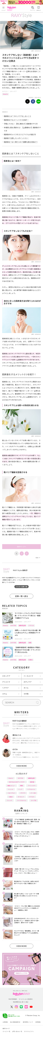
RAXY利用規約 (13, 999)
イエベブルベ (11, 793)
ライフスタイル (21, 800)
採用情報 (37, 1022)
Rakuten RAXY (12, 8)
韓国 (21, 785)
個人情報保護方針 (15, 1022)
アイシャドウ (31, 785)
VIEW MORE (21, 765)
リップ (20, 789)
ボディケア (28, 682)
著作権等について (28, 1022)
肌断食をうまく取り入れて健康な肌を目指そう (21, 142)
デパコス (31, 797)
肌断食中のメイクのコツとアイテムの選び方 (20, 134)
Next (38, 558)
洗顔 (29, 642)
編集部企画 (22, 625)
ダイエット (21, 797)
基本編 (32, 782)
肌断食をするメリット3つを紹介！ (16, 120)
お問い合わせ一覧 (17, 1031)
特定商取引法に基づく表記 (20, 1002)
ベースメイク (28, 676)
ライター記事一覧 (21, 587)
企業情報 (5, 1022)
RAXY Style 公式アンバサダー (17, 782)
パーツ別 (33, 793)
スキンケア (13, 91)
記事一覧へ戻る (21, 596)
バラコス (31, 625)
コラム (4, 694)
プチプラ (22, 793)
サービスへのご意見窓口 (26, 999)
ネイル (26, 688)
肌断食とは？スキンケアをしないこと (17, 116)
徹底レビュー (11, 785)
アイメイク (6, 682)
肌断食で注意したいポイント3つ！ (16, 138)
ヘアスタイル (31, 789)
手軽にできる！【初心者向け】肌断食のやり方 (21, 124)
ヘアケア (5, 688)
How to (5, 94)
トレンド (10, 789)
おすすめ (13, 625)
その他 (26, 694)
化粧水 (30, 660)
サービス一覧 (6, 1031)
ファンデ (9, 800)
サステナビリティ (29, 1031)
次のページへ (21, 547)
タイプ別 (33, 800)
